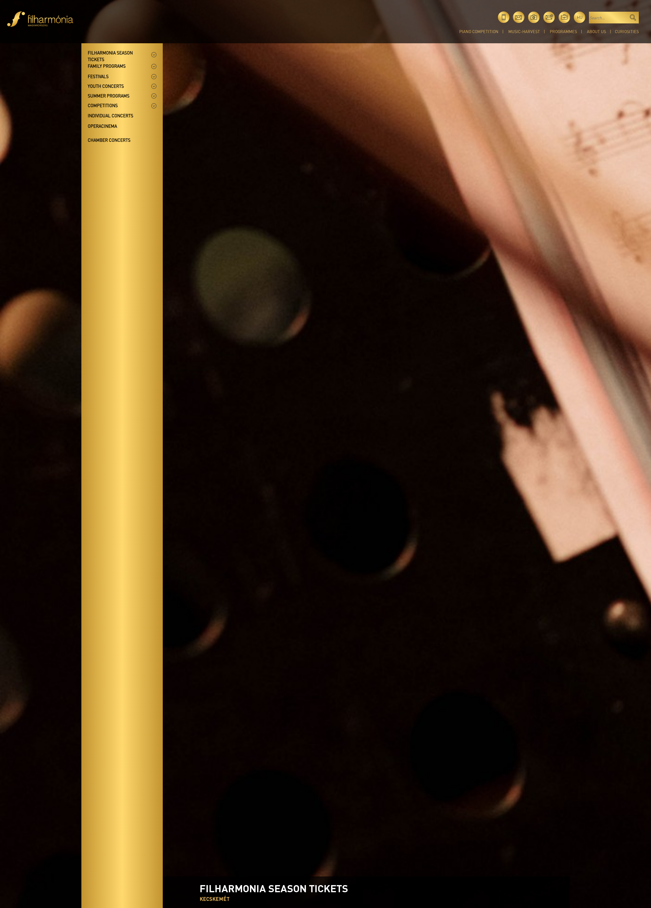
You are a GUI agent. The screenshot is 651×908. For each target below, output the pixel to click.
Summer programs (108, 95)
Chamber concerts (109, 140)
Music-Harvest (524, 31)
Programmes (563, 31)
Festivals (98, 76)
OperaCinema (102, 126)
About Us (596, 31)
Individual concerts (110, 115)
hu (580, 17)
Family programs (107, 66)
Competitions (103, 105)
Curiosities (627, 31)
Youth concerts (106, 86)
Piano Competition (478, 31)
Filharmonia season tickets (110, 56)
